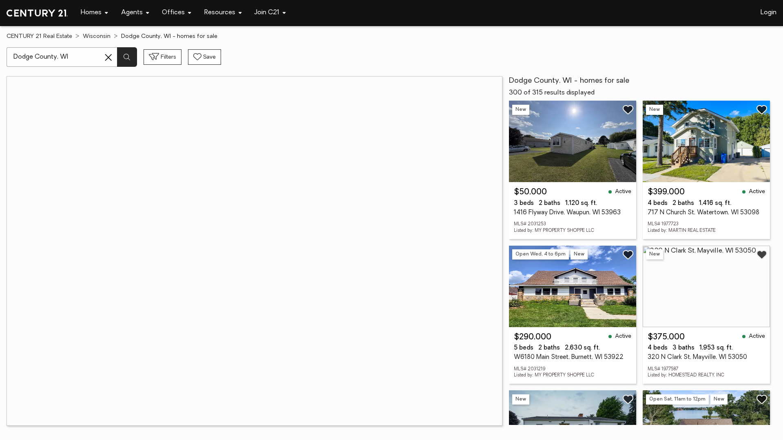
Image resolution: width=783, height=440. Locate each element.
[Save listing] (628, 109)
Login (768, 12)
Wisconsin (97, 36)
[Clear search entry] (108, 57)
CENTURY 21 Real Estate (39, 36)
